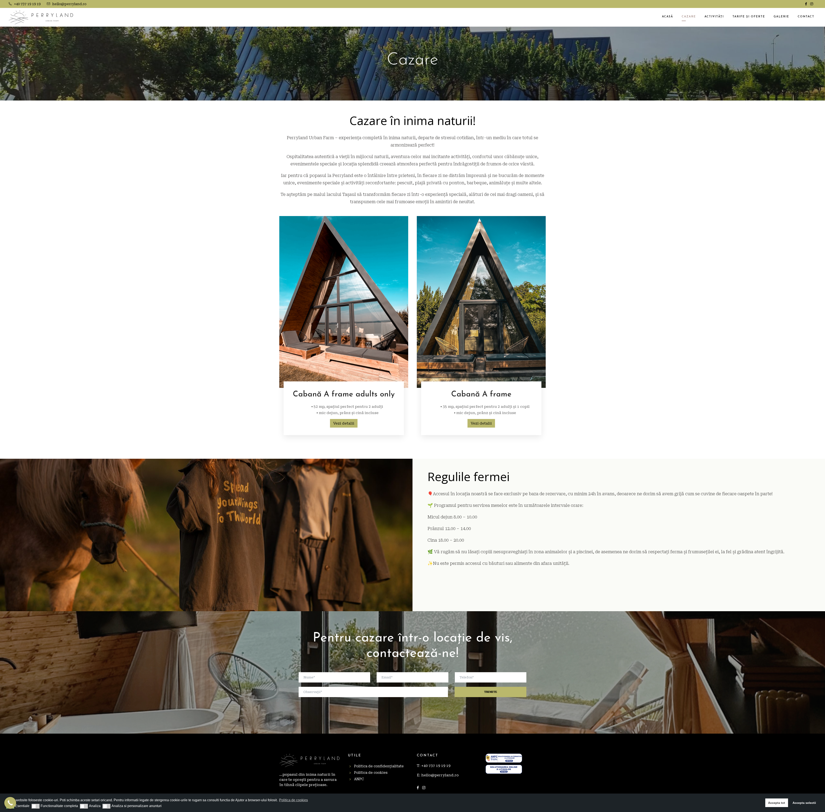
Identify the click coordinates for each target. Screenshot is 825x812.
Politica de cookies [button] (293, 800)
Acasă (667, 16)
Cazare (689, 16)
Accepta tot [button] (776, 802)
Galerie (781, 16)
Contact (806, 16)
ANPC (359, 779)
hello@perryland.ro (69, 4)
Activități (714, 16)
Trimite (490, 691)
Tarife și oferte (748, 16)
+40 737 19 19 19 (27, 4)
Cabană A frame (481, 394)
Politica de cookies (371, 773)
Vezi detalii (343, 423)
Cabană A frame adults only (344, 394)
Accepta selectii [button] (804, 802)
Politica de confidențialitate (379, 766)
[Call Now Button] (10, 803)
